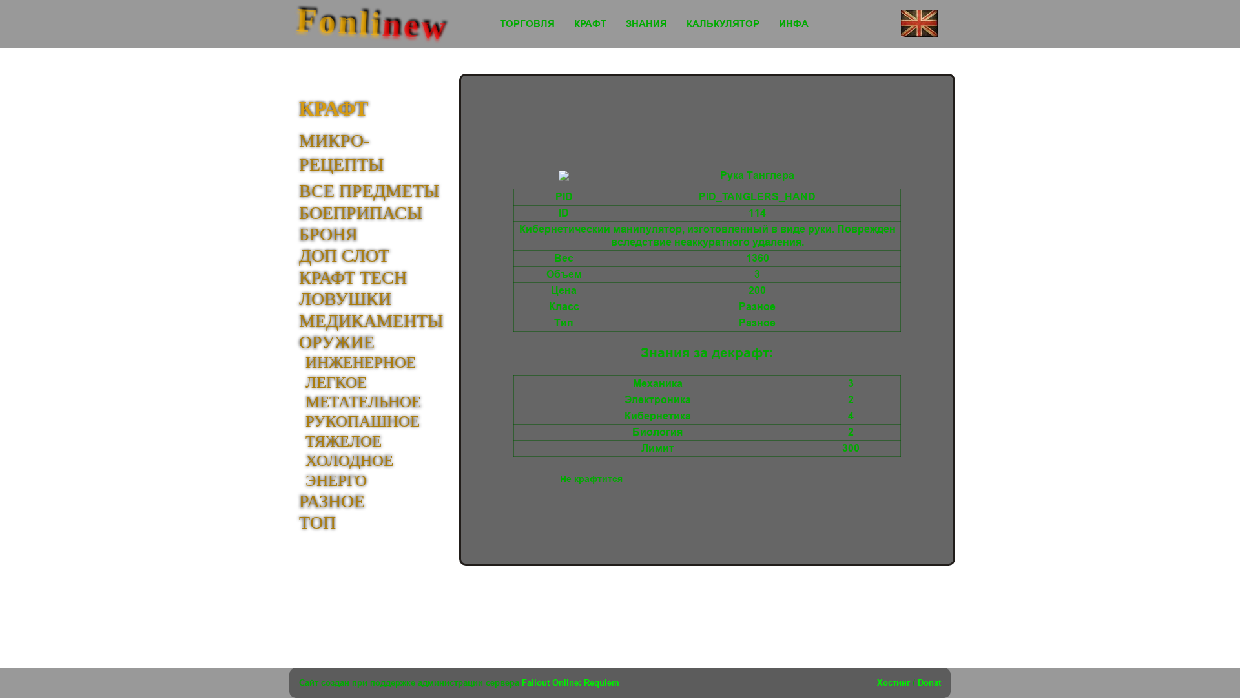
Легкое (336, 382)
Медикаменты (371, 321)
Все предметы (369, 191)
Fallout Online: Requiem (570, 682)
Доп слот (344, 256)
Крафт (590, 24)
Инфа (794, 24)
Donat (929, 682)
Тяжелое (343, 441)
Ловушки (345, 299)
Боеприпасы (360, 213)
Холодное (349, 460)
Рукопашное (362, 421)
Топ (317, 523)
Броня (328, 234)
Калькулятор (723, 24)
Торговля (527, 24)
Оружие (337, 342)
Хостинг (893, 682)
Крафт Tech (353, 278)
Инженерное (360, 362)
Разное (332, 501)
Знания (646, 24)
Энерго (336, 480)
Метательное (363, 401)
